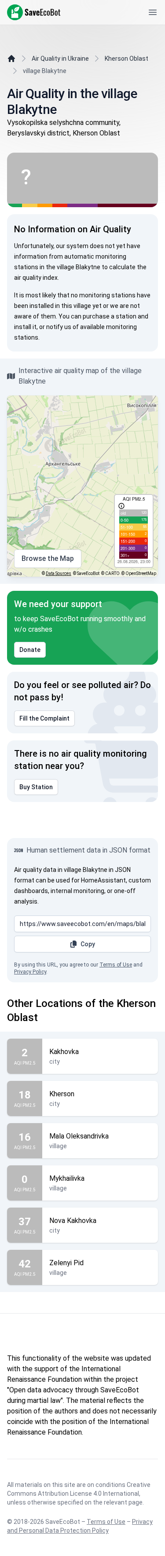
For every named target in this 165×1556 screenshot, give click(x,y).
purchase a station (109, 316)
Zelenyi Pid (66, 1263)
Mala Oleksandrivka (79, 1136)
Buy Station (36, 787)
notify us (58, 326)
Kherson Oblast (126, 58)
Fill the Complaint (44, 718)
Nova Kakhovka (72, 1220)
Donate (29, 649)
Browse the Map (48, 558)
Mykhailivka (66, 1178)
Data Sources (58, 573)
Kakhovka (64, 1051)
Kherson (61, 1094)
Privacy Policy (30, 972)
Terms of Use (115, 965)
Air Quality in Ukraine (60, 58)
